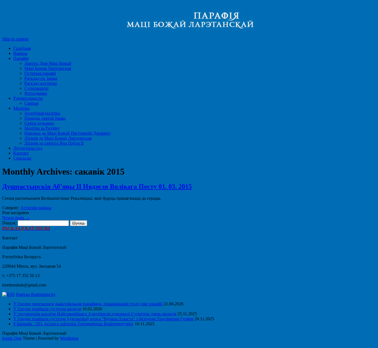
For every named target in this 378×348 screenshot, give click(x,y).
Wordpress (69, 338)
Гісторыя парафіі (40, 73)
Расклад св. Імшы (40, 78)
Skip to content (15, 39)
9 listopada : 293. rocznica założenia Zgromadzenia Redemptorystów (73, 323)
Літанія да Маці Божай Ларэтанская (58, 138)
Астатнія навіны (35, 207)
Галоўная (22, 48)
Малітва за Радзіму (42, 128)
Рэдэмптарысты (28, 98)
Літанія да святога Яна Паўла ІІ (54, 143)
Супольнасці (36, 88)
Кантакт (21, 153)
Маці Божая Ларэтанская (47, 68)
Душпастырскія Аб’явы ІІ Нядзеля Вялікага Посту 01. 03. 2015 (97, 186)
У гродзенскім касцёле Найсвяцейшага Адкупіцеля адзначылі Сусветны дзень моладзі (94, 313)
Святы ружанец (39, 123)
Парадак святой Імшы (45, 118)
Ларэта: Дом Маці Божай (47, 63)
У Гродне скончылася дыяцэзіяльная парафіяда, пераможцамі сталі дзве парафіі (87, 303)
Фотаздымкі (35, 93)
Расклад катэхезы (40, 83)
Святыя (31, 103)
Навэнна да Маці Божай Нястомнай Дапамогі (67, 133)
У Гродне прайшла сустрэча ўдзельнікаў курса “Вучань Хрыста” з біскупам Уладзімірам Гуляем (103, 318)
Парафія (21, 58)
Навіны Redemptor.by (36, 294)
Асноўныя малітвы (42, 113)
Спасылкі (22, 158)
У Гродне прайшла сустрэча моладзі (47, 308)
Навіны (20, 53)
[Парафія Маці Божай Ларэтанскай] (146, 34)
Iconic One (12, 338)
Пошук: (9, 223)
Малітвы (21, 108)
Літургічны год (27, 148)
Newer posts (16, 217)
